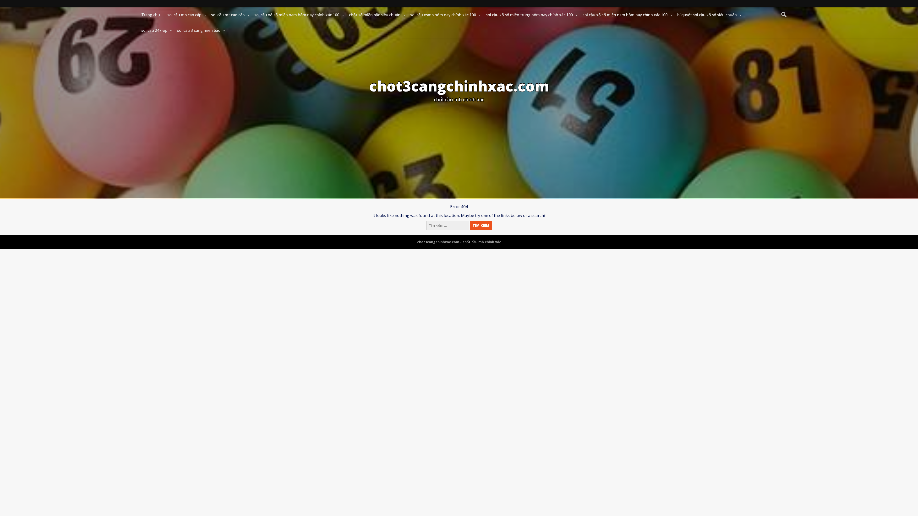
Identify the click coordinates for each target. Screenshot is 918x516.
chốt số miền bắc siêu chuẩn (374, 14)
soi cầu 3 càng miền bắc (198, 30)
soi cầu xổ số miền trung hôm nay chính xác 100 (529, 14)
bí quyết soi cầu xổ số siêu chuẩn (707, 14)
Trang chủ (150, 14)
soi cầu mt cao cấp (228, 14)
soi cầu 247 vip (154, 30)
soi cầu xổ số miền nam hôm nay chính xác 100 (296, 14)
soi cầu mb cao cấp (184, 14)
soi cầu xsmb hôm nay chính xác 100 (443, 14)
